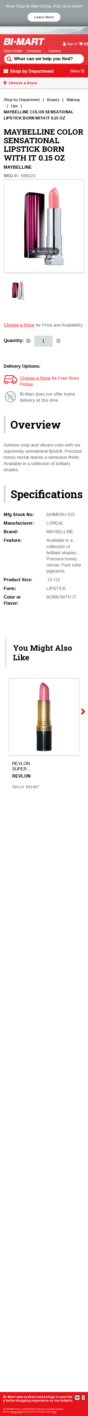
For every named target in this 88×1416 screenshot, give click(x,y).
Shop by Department (32, 71)
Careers (54, 51)
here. (54, 1412)
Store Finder (13, 51)
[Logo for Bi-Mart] (24, 41)
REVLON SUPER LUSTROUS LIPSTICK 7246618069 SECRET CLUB (24, 766)
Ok (77, 1397)
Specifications (47, 494)
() (86, 44)
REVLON (21, 776)
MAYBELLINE (18, 167)
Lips (14, 106)
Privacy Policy (16, 1412)
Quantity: (14, 340)
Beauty (53, 100)
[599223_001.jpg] (18, 290)
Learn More (44, 17)
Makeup (73, 100)
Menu (75, 71)
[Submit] (8, 58)
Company (33, 51)
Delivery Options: (22, 366)
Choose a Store (19, 325)
